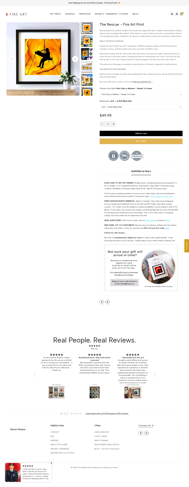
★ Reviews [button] (187, 245)
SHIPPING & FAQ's (141, 171)
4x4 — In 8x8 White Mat (112, 107)
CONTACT (55, 432)
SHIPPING (54, 440)
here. (167, 228)
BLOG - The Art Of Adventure (106, 449)
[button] (35, 375)
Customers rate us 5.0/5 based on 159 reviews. (107, 413)
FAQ (52, 436)
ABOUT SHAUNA (101, 440)
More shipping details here (161, 196)
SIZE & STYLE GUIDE (59, 444)
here (168, 220)
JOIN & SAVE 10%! (101, 432)
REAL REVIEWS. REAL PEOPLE (106, 444)
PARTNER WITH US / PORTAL (63, 453)
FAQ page (150, 220)
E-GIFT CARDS (100, 436)
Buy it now (141, 141)
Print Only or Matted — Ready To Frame (118, 94)
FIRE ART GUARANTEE (60, 449)
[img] (94, 345)
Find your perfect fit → (142, 82)
